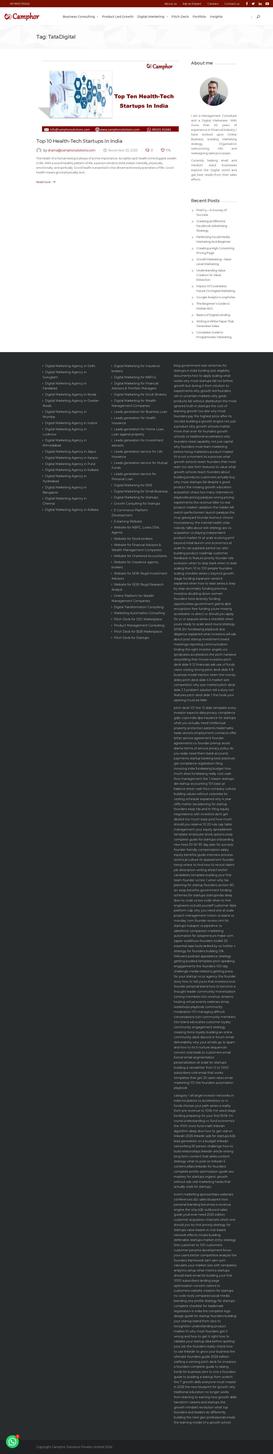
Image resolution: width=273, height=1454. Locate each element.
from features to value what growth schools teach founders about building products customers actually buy (205, 472)
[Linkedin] (260, 3)
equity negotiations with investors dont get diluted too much (201, 814)
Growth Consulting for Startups (137, 503)
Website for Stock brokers (133, 539)
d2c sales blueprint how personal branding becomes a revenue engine (202, 1205)
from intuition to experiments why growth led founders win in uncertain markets (202, 391)
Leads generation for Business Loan (140, 412)
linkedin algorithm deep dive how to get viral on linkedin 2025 (203, 1131)
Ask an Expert (192, 3)
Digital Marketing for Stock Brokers (140, 394)
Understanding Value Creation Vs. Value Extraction (210, 275)
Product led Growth (118, 17)
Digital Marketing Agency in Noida (70, 394)
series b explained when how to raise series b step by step (204, 584)
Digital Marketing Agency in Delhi (70, 366)
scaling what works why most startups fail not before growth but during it (203, 381)
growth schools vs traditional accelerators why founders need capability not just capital (203, 436)
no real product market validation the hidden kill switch (204, 508)
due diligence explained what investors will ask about (205, 634)
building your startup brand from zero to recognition (205, 1321)
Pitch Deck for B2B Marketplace (138, 631)
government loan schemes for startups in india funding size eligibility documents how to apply (202, 371)
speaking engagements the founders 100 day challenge (204, 966)
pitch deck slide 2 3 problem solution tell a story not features (204, 690)
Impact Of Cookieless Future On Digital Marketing (215, 288)
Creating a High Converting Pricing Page (215, 250)
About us (170, 3)
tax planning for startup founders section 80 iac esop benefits (204, 885)
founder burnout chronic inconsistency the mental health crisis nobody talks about (203, 523)
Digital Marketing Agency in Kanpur (71, 458)
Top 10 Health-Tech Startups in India (79, 141)
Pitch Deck (180, 17)
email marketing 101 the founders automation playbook (203, 1083)
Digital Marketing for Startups (136, 497)
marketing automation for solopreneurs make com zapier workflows (203, 936)
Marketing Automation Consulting (139, 613)
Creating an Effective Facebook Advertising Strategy (211, 225)
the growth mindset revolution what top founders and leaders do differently (201, 1407)
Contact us (231, 3)
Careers (212, 3)
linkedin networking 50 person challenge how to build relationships (203, 1146)
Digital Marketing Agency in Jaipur (70, 451)
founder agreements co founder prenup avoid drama (202, 743)
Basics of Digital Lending (213, 315)
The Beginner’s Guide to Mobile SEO (213, 306)
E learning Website (128, 521)
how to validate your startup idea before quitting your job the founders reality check (204, 1342)
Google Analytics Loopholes (215, 297)
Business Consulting (79, 17)
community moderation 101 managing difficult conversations (199, 1012)
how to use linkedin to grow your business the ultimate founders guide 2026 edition (204, 1352)
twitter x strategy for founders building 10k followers (204, 951)
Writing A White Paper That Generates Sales (215, 324)
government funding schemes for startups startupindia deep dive (203, 895)
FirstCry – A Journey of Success (211, 212)
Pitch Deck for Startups (131, 638)
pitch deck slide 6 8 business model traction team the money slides (205, 675)
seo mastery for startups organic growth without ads (204, 1177)
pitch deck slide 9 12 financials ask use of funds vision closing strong (204, 665)
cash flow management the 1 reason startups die (204, 779)
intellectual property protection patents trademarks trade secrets (203, 728)
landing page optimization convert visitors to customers (197, 1286)
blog (177, 365)
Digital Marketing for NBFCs (135, 377)
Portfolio (199, 17)
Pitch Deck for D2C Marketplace (138, 619)
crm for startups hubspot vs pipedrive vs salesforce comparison (201, 926)
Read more (43, 182)
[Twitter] (253, 3)
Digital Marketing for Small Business (141, 491)
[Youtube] (266, 3)
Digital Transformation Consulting (139, 607)
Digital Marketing (150, 17)
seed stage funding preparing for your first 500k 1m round (205, 1116)
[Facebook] (247, 3)
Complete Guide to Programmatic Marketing (213, 335)
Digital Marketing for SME (133, 485)
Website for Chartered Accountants (140, 556)
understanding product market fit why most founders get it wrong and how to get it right (201, 1331)
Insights (216, 17)
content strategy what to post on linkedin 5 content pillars (202, 1162)
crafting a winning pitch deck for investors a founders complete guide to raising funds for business (205, 1367)
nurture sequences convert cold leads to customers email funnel (202, 1052)
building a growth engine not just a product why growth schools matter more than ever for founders (205, 426)
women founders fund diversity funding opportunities (198, 599)
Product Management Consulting (139, 625)
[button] (12, 1441)
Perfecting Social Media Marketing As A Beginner (213, 239)
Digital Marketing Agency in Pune (70, 464)
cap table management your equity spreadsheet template (203, 829)
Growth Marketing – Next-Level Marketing (214, 262)
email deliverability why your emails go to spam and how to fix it (204, 1042)
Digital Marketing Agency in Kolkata (72, 470)
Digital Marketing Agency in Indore (71, 423)
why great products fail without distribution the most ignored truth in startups (205, 401)
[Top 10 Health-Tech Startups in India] (107, 96)
